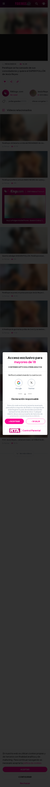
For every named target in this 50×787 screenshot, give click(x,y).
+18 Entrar (14, 421)
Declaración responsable (25, 398)
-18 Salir (35, 421)
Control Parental (31, 430)
